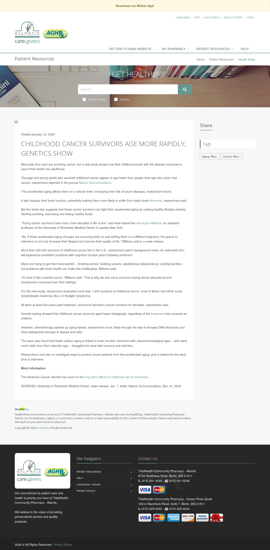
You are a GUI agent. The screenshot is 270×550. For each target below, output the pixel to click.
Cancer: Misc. (231, 156)
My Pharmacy (174, 48)
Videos (125, 99)
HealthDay (42, 428)
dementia (156, 200)
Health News (97, 99)
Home (201, 59)
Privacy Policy (86, 490)
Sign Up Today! (233, 17)
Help (197, 17)
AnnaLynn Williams (149, 223)
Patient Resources (213, 48)
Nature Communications (95, 182)
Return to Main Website (130, 48)
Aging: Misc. (209, 156)
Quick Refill (212, 17)
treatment (157, 313)
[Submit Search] (185, 89)
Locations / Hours (88, 484)
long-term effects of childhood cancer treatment (116, 377)
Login (250, 17)
